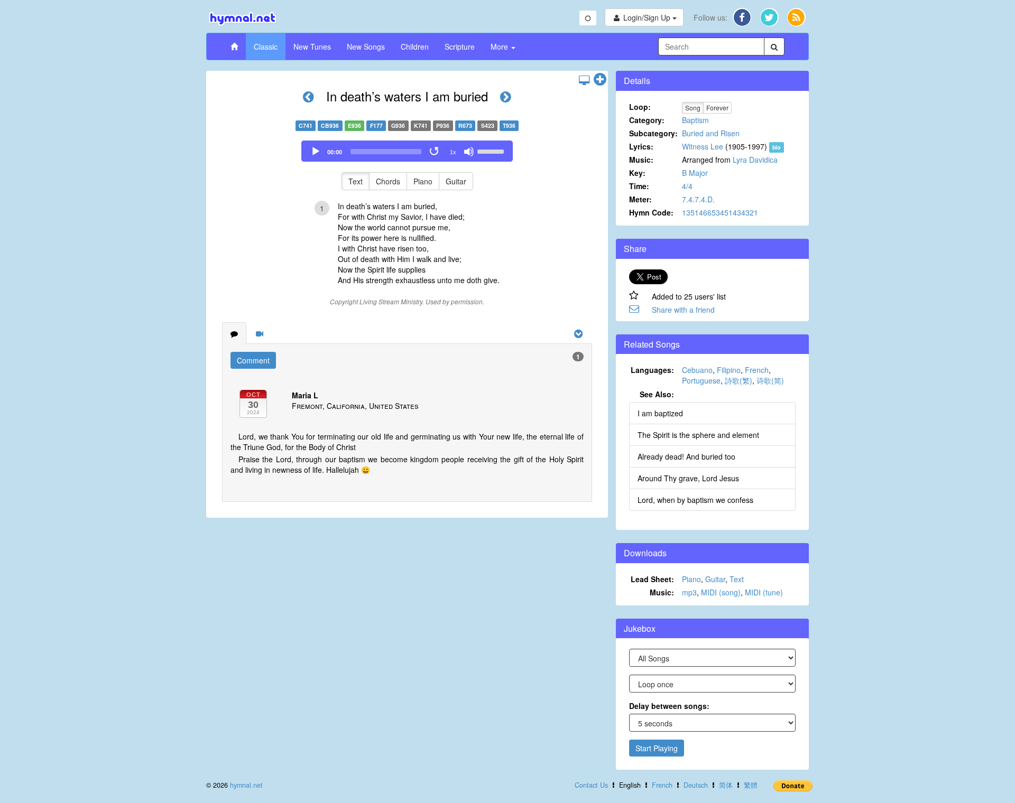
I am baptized (660, 413)
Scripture (460, 46)
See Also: (657, 394)
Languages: (652, 370)
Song (692, 107)
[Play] (315, 151)
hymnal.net (246, 785)
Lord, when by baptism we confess (695, 499)
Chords (388, 181)
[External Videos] (259, 333)
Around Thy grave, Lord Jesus (688, 478)
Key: (637, 172)
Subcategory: (653, 133)
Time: (639, 186)
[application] (407, 151)
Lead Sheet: (652, 579)
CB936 (330, 125)
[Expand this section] (600, 79)
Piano (422, 181)
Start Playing (656, 748)
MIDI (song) (721, 592)
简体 (726, 785)
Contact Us (591, 785)
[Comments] (234, 333)
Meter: (640, 199)
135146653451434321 (720, 212)
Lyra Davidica (755, 159)
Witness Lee (702, 146)
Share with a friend (683, 309)
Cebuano (697, 370)
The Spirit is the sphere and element (698, 434)
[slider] (492, 150)
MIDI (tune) (764, 592)
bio (776, 147)
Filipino (729, 370)
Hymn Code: (651, 212)
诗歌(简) (770, 380)
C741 (305, 125)
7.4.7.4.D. (698, 199)
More (500, 46)
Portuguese (701, 380)
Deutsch (696, 785)
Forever (717, 107)
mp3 (689, 592)
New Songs (366, 46)
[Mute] (469, 151)
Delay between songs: (669, 706)
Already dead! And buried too (686, 456)
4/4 (687, 186)
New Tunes (312, 46)
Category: (647, 120)
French (757, 370)
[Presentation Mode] (584, 79)
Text (355, 181)
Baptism (695, 120)
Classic (266, 46)
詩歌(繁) (738, 380)
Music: (641, 159)
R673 (465, 125)
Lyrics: (641, 146)
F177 (376, 125)
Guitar (456, 181)
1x (453, 152)
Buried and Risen (711, 133)
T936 (509, 125)
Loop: (640, 106)
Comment (253, 360)
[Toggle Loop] (435, 151)
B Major (695, 172)
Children (415, 46)
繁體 (751, 785)
